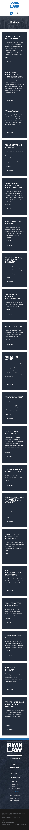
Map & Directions (14, 791)
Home (14, 764)
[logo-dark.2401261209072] (14, 1)
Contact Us (14, 774)
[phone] (11, 13)
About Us (14, 770)
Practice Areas (14, 767)
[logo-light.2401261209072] (14, 742)
